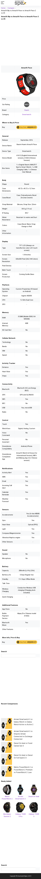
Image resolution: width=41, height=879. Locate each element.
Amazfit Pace (26, 68)
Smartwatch (26, 114)
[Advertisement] (20, 42)
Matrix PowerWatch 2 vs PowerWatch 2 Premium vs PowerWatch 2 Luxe (23, 769)
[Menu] (2, 3)
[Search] (37, 3)
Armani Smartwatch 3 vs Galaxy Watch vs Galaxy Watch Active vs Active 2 (23, 722)
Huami (26, 110)
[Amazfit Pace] (26, 75)
